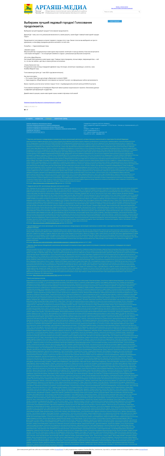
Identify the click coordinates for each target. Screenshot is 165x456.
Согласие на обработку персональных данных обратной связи (45, 127)
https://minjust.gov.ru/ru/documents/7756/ (45, 183)
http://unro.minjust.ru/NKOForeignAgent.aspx (46, 223)
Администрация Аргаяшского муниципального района (42, 102)
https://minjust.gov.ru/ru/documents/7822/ (45, 275)
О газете (29, 119)
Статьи (48, 119)
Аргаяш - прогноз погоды (122, 6)
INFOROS (98, 134)
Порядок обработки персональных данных (39, 123)
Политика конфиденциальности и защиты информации (43, 125)
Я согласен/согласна (82, 452)
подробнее (59, 449)
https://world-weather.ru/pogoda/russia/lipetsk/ (122, 8)
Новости (39, 119)
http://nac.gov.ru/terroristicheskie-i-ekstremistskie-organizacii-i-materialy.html (55, 242)
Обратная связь (60, 119)
